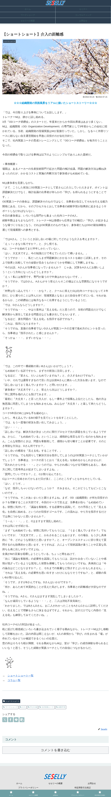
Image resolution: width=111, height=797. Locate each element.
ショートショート (12, 701)
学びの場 (33, 707)
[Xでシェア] (4, 719)
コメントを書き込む (55, 750)
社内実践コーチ (48, 707)
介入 (24, 707)
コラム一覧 (14, 680)
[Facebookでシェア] (10, 719)
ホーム (19, 783)
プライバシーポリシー (28, 787)
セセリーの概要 (55, 783)
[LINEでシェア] (16, 719)
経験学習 (61, 707)
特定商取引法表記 (83, 787)
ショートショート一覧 (21, 675)
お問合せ (92, 783)
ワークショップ (11, 707)
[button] (22, 719)
